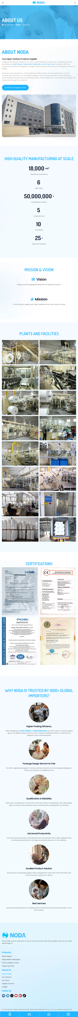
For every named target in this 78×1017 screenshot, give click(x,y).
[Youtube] (16, 995)
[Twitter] (12, 995)
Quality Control (8, 983)
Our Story (6, 980)
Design (4, 987)
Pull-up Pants (50, 64)
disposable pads (40, 731)
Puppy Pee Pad (8, 966)
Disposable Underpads (32, 64)
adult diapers (25, 731)
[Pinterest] (20, 995)
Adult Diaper (7, 956)
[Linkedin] (7, 995)
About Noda (6, 974)
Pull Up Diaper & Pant (10, 963)
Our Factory (7, 977)
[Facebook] (3, 995)
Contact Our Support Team (15, 87)
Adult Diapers (18, 64)
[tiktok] (24, 995)
